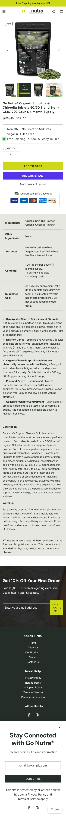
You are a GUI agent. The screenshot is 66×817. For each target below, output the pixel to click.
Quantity (9, 148)
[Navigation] (4, 11)
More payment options (33, 184)
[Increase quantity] (16, 155)
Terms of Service (29, 799)
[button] (7, 50)
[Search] (54, 11)
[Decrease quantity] (5, 155)
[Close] (59, 727)
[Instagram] (37, 715)
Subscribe (33, 778)
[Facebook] (29, 715)
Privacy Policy (37, 794)
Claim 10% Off (55, 607)
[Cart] (61, 11)
